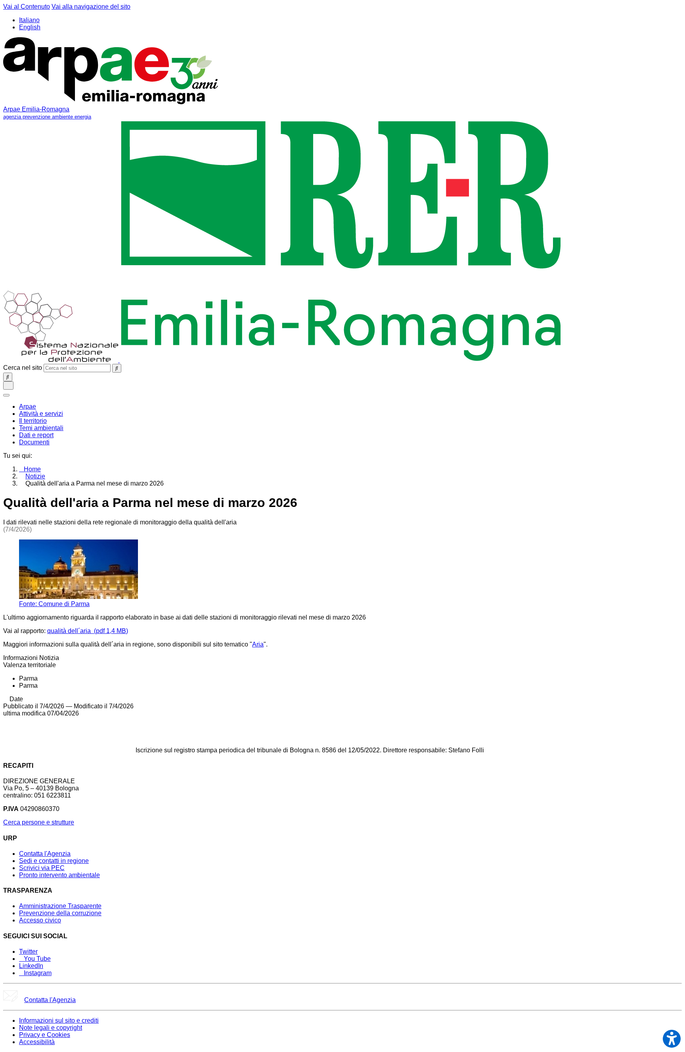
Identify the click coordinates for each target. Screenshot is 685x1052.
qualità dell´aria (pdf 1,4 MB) (87, 630)
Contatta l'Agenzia (45, 853)
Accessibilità (37, 1042)
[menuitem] (27, 406)
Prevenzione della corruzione (60, 913)
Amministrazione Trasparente (60, 906)
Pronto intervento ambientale (59, 875)
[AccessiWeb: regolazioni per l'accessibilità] (671, 1038)
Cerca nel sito (22, 367)
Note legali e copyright (50, 1027)
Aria (258, 644)
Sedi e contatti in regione (54, 860)
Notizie (35, 476)
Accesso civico (40, 920)
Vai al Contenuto (26, 6)
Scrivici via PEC (42, 868)
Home (32, 469)
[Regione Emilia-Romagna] (341, 360)
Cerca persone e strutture (38, 822)
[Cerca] (116, 368)
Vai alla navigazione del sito (91, 6)
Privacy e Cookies (44, 1034)
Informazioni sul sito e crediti (59, 1020)
